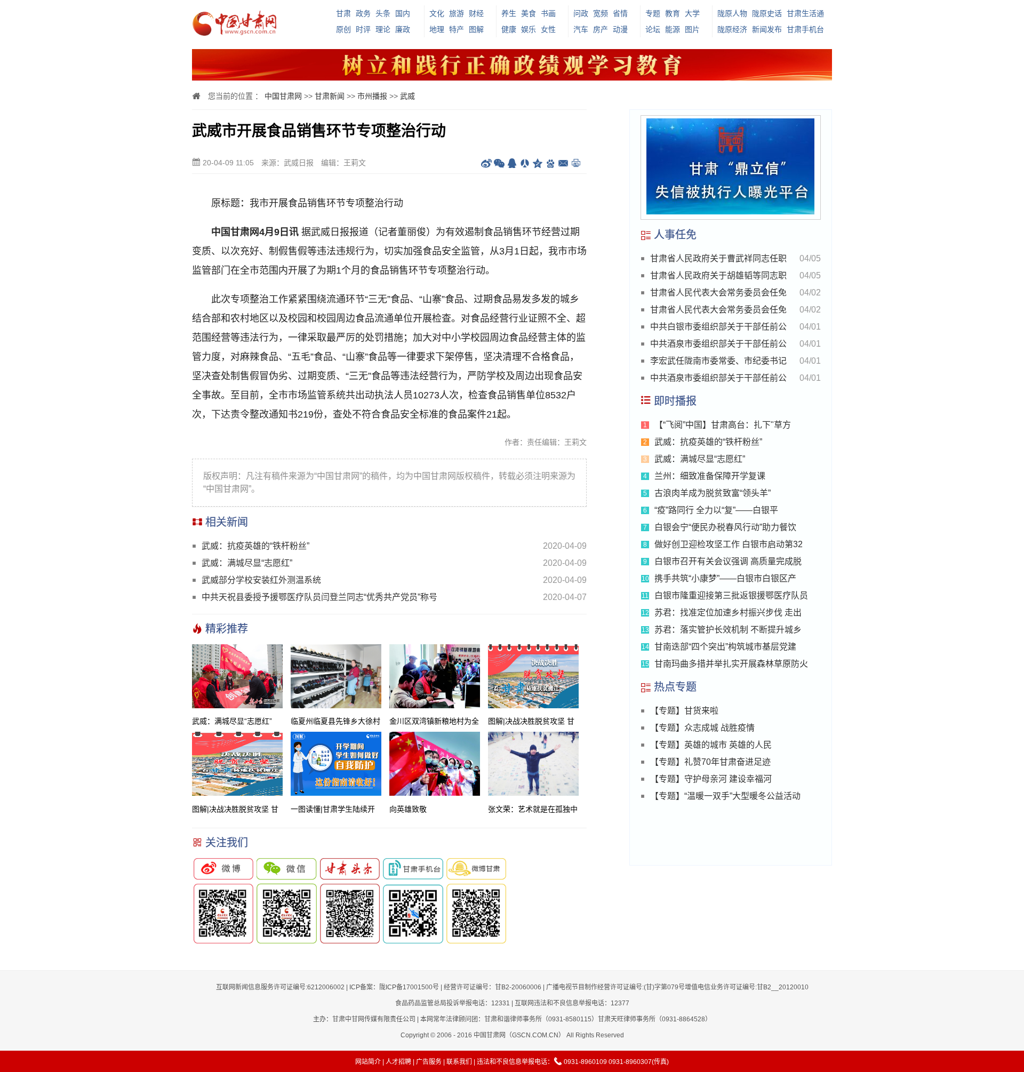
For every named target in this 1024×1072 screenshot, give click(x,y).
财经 (476, 13)
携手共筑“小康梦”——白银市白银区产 (725, 578)
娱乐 (528, 29)
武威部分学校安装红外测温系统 (261, 580)
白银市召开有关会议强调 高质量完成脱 (728, 561)
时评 (363, 29)
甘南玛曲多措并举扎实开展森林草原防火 (731, 663)
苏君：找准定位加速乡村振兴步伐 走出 (728, 612)
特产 (456, 29)
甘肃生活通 (805, 13)
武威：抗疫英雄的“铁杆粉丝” (255, 545)
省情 (620, 13)
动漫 (620, 29)
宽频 (600, 13)
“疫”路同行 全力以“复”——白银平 (716, 510)
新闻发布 (767, 29)
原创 (343, 29)
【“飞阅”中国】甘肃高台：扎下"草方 (722, 424)
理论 (382, 29)
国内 (402, 13)
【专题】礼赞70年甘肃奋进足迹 (710, 761)
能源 (672, 29)
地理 (436, 29)
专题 (652, 13)
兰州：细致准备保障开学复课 (709, 476)
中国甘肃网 (283, 96)
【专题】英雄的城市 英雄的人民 (711, 744)
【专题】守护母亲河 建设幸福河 (711, 778)
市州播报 (372, 96)
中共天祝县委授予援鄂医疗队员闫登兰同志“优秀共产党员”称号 (319, 597)
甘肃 (343, 13)
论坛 (652, 29)
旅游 (456, 13)
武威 (407, 96)
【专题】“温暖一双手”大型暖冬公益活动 (725, 796)
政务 (363, 13)
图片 (692, 29)
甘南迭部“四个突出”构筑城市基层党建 (725, 646)
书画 (548, 13)
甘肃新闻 (330, 96)
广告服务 (429, 1062)
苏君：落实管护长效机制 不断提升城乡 (728, 629)
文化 (436, 13)
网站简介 (368, 1062)
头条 (382, 13)
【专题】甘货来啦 (684, 710)
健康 (508, 29)
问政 (580, 13)
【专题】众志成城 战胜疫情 (702, 727)
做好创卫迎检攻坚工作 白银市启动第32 (728, 544)
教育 (672, 13)
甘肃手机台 (805, 29)
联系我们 (459, 1062)
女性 (548, 29)
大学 (692, 13)
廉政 (402, 29)
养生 (508, 13)
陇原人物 (732, 13)
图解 (476, 29)
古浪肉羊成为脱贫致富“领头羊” (712, 493)
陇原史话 (767, 13)
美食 (528, 13)
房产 (600, 29)
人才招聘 (398, 1062)
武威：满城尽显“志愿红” (247, 562)
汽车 (580, 29)
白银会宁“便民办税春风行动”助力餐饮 (725, 527)
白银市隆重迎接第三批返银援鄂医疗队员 (731, 595)
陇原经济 (732, 29)
